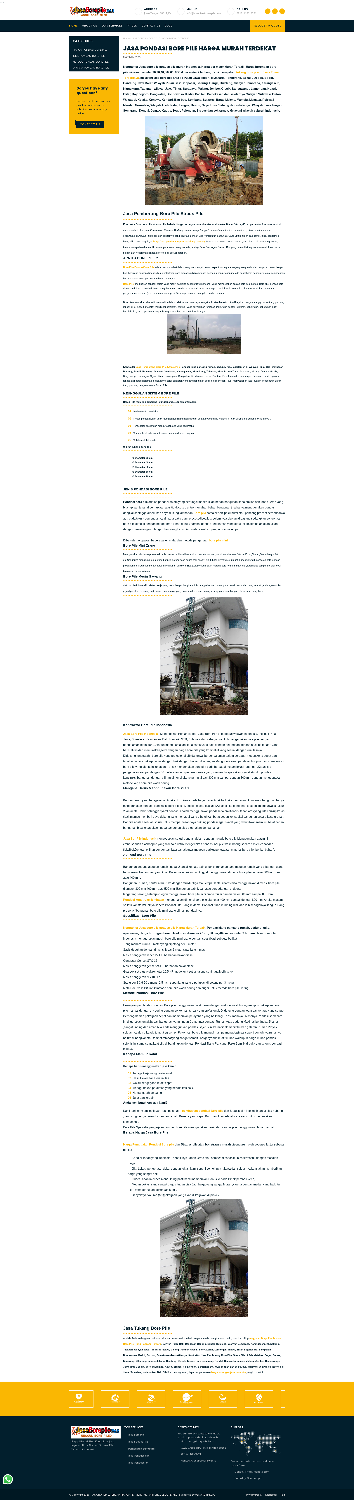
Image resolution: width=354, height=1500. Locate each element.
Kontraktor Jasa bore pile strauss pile (149, 927)
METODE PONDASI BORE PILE (91, 61)
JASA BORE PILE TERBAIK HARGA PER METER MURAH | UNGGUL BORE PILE (134, 1494)
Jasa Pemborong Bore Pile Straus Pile (158, 367)
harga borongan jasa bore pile (228, 1372)
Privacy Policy (254, 1494)
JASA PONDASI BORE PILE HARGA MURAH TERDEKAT (199, 48)
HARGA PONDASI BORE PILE (90, 49)
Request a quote (267, 25)
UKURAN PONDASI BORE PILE (91, 67)
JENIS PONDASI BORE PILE (89, 55)
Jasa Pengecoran (138, 1462)
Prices (132, 25)
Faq (283, 1494)
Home (73, 25)
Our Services (112, 25)
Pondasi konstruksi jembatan (143, 899)
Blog (169, 25)
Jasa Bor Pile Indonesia (139, 838)
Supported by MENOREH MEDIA (197, 1494)
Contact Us (150, 25)
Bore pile (199, 513)
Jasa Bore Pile (136, 1434)
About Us (89, 25)
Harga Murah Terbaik (190, 927)
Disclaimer (271, 1494)
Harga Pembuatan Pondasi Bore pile (148, 1144)
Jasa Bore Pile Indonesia (140, 733)
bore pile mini (218, 540)
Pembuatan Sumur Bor (141, 1448)
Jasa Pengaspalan (139, 1455)
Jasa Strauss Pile (138, 1441)
